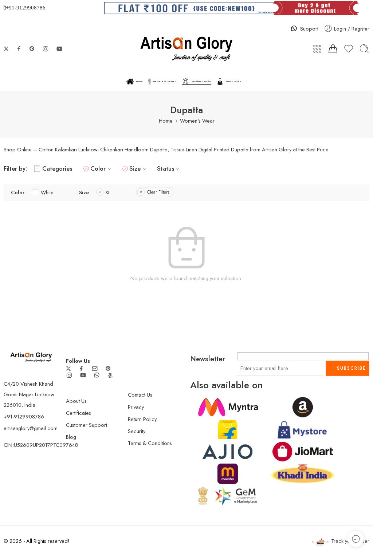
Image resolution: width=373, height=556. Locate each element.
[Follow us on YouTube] (59, 48)
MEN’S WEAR (233, 81)
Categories (57, 168)
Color (98, 168)
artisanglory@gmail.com (31, 428)
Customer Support (86, 425)
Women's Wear (197, 120)
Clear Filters (158, 192)
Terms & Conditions (150, 443)
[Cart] (333, 49)
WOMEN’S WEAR (201, 81)
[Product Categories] (317, 49)
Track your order (350, 541)
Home (139, 81)
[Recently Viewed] (356, 539)
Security (136, 431)
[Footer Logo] (31, 356)
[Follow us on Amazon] (110, 375)
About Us (76, 401)
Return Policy (142, 419)
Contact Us (140, 394)
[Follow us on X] (6, 48)
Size (135, 168)
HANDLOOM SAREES (164, 81)
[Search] (364, 49)
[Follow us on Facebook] (19, 49)
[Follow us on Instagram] (45, 48)
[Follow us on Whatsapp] (97, 375)
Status (165, 168)
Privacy (136, 407)
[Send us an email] (94, 368)
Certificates (78, 413)
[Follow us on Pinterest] (32, 49)
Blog (71, 437)
